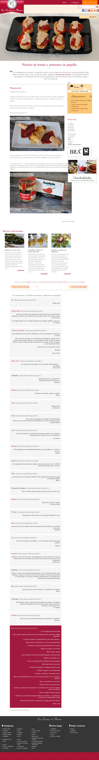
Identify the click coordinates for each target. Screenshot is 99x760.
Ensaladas (20, 732)
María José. (15, 361)
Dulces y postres (7, 732)
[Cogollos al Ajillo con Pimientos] (61, 241)
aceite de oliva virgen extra (79, 108)
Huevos (34, 734)
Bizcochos (5, 730)
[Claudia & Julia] (82, 182)
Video (33, 748)
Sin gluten (34, 746)
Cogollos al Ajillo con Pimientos (59, 250)
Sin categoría (21, 746)
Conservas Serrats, (63, 75)
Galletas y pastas (7, 734)
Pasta (4, 741)
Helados (19, 734)
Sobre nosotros (74, 732)
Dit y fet (52, 734)
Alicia (13, 403)
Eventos (34, 732)
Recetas (72, 728)
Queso (4, 744)
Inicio (65, 2)
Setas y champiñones (8, 746)
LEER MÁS (20, 270)
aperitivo (42, 282)
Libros (19, 736)
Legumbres (5, 736)
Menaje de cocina (7, 739)
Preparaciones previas (37, 741)
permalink (82, 282)
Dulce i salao (54, 732)
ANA (13, 473)
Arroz (33, 728)
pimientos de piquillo (81, 104)
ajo (78, 106)
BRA (69, 139)
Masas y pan (35, 736)
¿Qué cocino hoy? (90, 2)
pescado (55, 282)
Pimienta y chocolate (55, 736)
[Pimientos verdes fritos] (14, 241)
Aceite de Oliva (6, 728)
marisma (14, 553)
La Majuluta (53, 728)
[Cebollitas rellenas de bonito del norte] (38, 241)
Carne (19, 730)
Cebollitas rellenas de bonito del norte (35, 250)
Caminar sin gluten (17, 330)
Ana (12, 538)
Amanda (14, 615)
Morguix (14, 499)
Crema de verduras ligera (79, 287)
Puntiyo (14, 512)
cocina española (48, 282)
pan (77, 110)
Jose (13, 430)
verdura (65, 282)
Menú (19, 739)
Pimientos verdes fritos (12, 250)
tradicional (60, 282)
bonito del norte (81, 100)
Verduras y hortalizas (23, 748)
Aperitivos (92, 17)
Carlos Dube (15, 311)
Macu (13, 523)
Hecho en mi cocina (55, 730)
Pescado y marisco (22, 741)
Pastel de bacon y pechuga (20, 287)
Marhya (13, 390)
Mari (12, 586)
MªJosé (13, 446)
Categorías (75, 2)
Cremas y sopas (36, 730)
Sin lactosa (5, 748)
